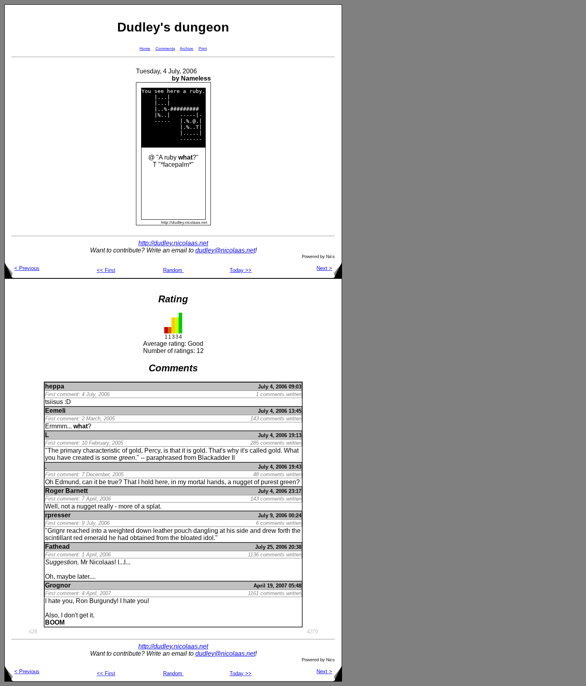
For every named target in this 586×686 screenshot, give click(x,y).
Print (203, 48)
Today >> (241, 270)
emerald (95, 537)
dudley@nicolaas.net (225, 250)
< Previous (26, 268)
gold (135, 450)
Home (145, 48)
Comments (165, 48)
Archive (186, 48)
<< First (106, 270)
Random (173, 270)
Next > (324, 268)
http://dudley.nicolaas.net (173, 243)
